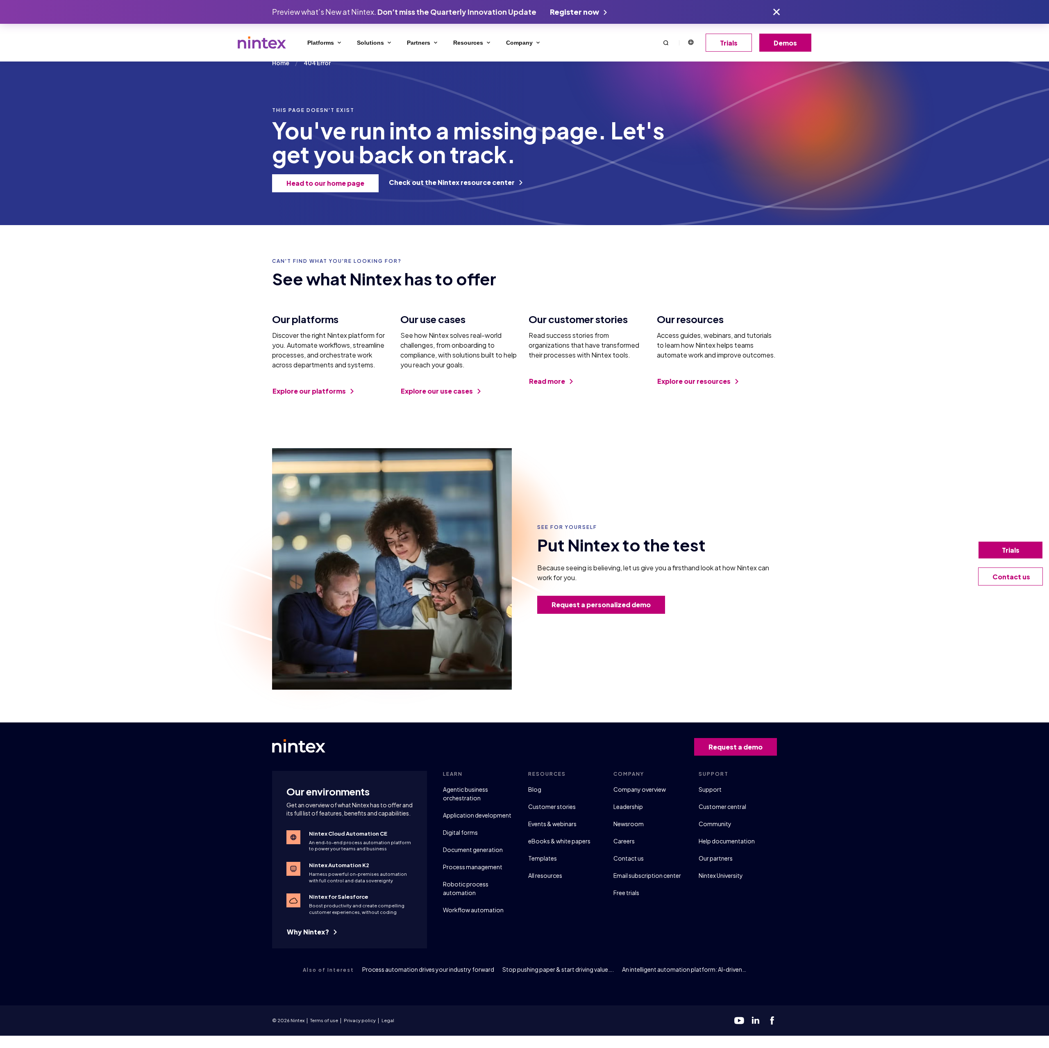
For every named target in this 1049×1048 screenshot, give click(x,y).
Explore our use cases (437, 391)
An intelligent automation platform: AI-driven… (684, 969)
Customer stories (552, 806)
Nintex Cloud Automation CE (348, 833)
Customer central (722, 806)
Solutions (370, 42)
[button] (666, 42)
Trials (729, 43)
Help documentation (727, 841)
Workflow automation (473, 910)
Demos (785, 43)
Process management (472, 866)
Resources (468, 42)
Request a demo (735, 747)
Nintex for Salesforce (338, 896)
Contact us (628, 858)
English (690, 42)
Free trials (626, 892)
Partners (418, 42)
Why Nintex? (308, 931)
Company (519, 42)
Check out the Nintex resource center (452, 182)
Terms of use (324, 1020)
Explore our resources (694, 381)
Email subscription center (647, 875)
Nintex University (721, 875)
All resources (545, 875)
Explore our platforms (309, 391)
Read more (547, 381)
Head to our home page (325, 183)
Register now (575, 11)
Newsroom (628, 823)
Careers (624, 841)
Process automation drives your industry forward (428, 969)
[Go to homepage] (262, 42)
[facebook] (772, 1020)
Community (715, 823)
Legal (387, 1020)
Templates (542, 858)
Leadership (628, 806)
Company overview (639, 789)
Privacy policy (360, 1020)
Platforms (320, 42)
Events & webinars (552, 823)
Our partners (716, 858)
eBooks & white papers (559, 841)
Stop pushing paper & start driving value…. (558, 969)
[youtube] (739, 1020)
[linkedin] (756, 1020)
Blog (534, 789)
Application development (477, 815)
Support (710, 789)
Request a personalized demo (601, 604)
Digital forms (460, 832)
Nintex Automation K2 (339, 865)
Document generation (473, 849)
